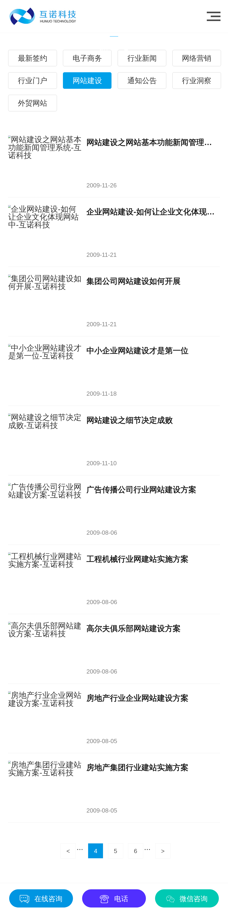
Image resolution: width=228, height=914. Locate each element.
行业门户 (32, 80)
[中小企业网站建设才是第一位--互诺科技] (45, 371)
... (80, 847)
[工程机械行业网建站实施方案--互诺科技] (45, 579)
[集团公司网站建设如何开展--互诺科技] (45, 302)
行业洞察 (196, 80)
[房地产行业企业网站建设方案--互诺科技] (45, 718)
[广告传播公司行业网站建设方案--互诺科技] (45, 510)
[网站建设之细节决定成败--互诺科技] (45, 440)
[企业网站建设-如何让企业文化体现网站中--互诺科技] (45, 232)
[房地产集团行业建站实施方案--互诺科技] (45, 788)
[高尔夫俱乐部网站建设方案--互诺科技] (45, 649)
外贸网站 (32, 103)
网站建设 (87, 80)
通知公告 (142, 80)
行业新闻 (142, 58)
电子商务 (87, 58)
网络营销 (196, 58)
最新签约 (32, 58)
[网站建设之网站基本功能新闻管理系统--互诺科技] (45, 163)
